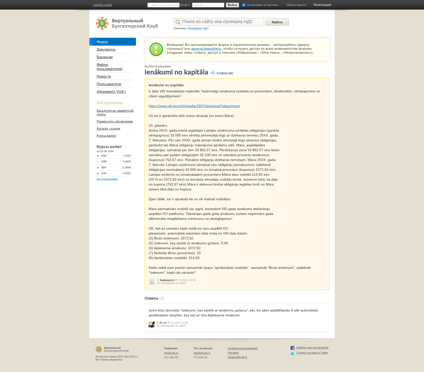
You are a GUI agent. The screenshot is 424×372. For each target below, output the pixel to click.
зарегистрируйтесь (206, 48)
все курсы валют (107, 178)
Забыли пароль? (296, 4)
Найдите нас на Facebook (312, 347)
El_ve (163, 322)
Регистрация (322, 5)
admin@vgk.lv (202, 352)
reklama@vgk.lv (237, 357)
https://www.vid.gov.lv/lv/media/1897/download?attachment (194, 106)
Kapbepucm (167, 280)
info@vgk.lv (171, 352)
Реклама (233, 352)
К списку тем (225, 72)
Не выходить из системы (262, 4)
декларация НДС (198, 28)
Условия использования (243, 348)
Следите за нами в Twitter (312, 352)
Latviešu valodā (102, 4)
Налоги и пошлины (158, 66)
